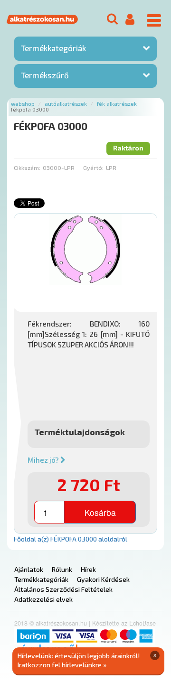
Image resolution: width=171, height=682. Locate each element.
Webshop (23, 104)
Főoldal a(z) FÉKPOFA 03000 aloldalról (70, 539)
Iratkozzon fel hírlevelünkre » (62, 665)
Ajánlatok (28, 569)
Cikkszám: (27, 167)
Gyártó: (93, 167)
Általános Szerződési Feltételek (63, 589)
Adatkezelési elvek (43, 599)
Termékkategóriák (53, 48)
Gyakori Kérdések (103, 579)
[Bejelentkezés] (129, 19)
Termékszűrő (45, 75)
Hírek (88, 569)
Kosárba (100, 512)
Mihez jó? (44, 460)
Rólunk (62, 569)
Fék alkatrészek (117, 104)
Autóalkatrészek (66, 104)
